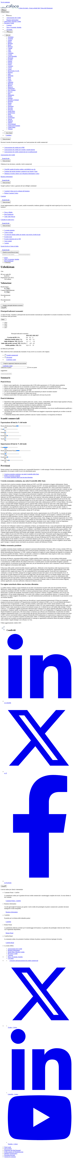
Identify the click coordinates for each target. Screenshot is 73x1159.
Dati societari (8, 1148)
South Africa (11, 111)
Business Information (14, 950)
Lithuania (10, 82)
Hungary (10, 72)
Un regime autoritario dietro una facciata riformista (18, 477)
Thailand (10, 121)
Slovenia (10, 109)
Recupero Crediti (12, 953)
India (9, 74)
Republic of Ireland (13, 100)
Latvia (9, 80)
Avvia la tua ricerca (25, 254)
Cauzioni (10, 955)
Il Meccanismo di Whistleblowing (13, 1152)
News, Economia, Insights (15, 957)
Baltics (10, 42)
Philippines (11, 95)
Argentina (10, 37)
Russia (10, 103)
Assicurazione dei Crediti (15, 949)
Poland (10, 96)
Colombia (10, 53)
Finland (10, 63)
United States (11, 127)
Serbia (9, 104)
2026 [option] (5, 326)
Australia (10, 38)
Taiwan (10, 119)
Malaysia (10, 83)
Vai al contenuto (5, 2)
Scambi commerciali (12, 355)
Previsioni (9, 357)
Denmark (10, 58)
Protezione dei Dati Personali (12, 1150)
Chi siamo (11, 958)
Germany (10, 66)
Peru (9, 93)
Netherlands (11, 88)
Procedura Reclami (9, 1155)
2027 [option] (5, 327)
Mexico (10, 85)
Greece (10, 67)
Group (9, 69)
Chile (9, 50)
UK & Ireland (12, 124)
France (10, 64)
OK (6, 373)
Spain (9, 114)
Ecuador (10, 59)
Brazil (9, 45)
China (9, 51)
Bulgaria (10, 46)
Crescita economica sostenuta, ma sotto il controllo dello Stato (21, 474)
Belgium (10, 43)
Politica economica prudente (12, 476)
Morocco (10, 87)
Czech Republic (12, 56)
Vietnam (10, 129)
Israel (9, 77)
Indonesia (10, 75)
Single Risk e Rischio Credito (16, 952)
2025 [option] (5, 324)
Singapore (11, 106)
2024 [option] (5, 322)
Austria (10, 40)
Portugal (10, 98)
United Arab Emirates (14, 125)
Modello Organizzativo (10, 1153)
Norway (10, 92)
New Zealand (11, 90)
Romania (10, 101)
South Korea (11, 113)
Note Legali (7, 1147)
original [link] (47, 351)
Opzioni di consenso (10, 1156)
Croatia (10, 54)
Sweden (10, 116)
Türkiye (10, 122)
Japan (9, 79)
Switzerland (11, 117)
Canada (10, 48)
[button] (8, 15)
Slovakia (10, 108)
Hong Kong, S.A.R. (13, 71)
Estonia (10, 61)
